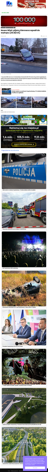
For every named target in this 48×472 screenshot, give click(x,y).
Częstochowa (3, 27)
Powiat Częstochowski (9, 27)
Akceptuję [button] (35, 467)
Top (14, 27)
